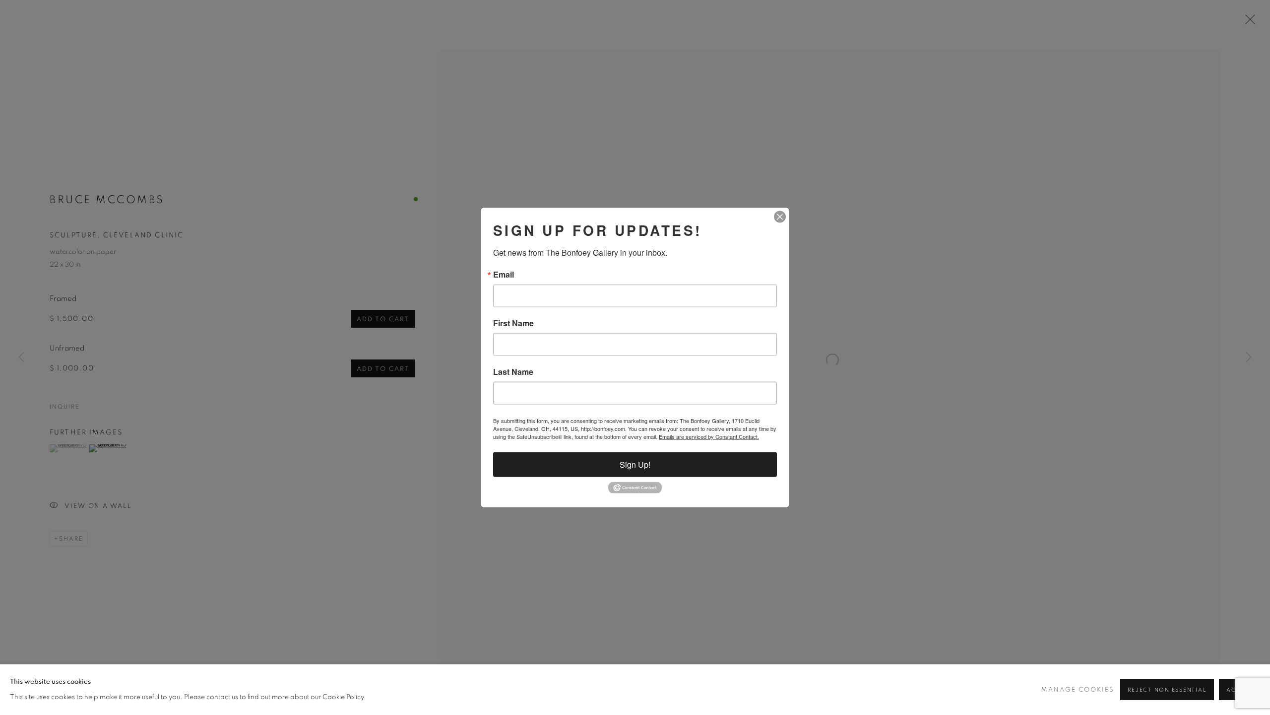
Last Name (513, 372)
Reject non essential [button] (1167, 690)
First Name (513, 323)
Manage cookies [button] (1077, 690)
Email (503, 275)
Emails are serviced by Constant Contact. (709, 436)
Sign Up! (635, 464)
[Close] (780, 217)
